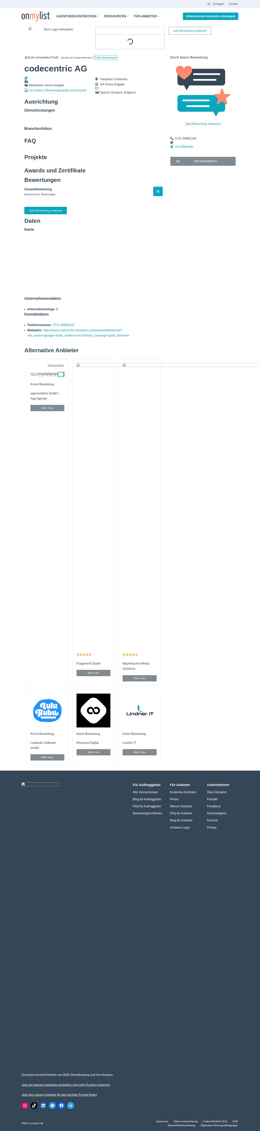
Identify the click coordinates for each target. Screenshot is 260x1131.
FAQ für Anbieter (181, 813)
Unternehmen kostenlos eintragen (210, 16)
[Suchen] (208, 3)
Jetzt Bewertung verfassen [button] (190, 30)
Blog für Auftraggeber (147, 799)
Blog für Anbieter (181, 820)
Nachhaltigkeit (217, 813)
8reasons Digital (88, 742)
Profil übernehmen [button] (105, 57)
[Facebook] (61, 1105)
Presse (212, 827)
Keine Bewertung (42, 384)
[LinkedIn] (43, 1105)
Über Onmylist (216, 792)
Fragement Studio (89, 663)
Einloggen (218, 3)
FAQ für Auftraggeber (147, 806)
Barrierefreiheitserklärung (181, 1125)
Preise (174, 799)
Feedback (214, 806)
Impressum (162, 1121)
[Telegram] (70, 1105)
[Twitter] (52, 1105)
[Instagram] (25, 1105)
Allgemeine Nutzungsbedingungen (219, 1125)
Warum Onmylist (181, 806)
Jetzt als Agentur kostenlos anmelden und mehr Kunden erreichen (66, 1085)
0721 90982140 (63, 325)
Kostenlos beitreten (183, 792)
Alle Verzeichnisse (145, 792)
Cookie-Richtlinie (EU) (215, 1121)
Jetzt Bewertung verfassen (203, 123)
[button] (98, 16)
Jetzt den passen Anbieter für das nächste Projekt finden (59, 1094)
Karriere (212, 820)
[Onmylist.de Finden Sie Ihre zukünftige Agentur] (36, 16)
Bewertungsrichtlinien (147, 813)
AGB (235, 1121)
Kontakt (233, 3)
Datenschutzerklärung (186, 1121)
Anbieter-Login (180, 827)
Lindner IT (129, 742)
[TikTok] (34, 1105)
